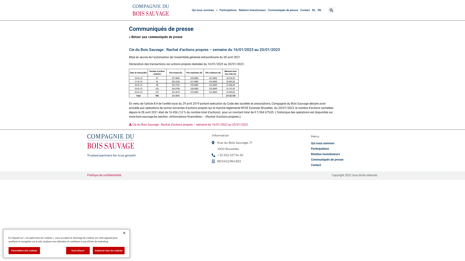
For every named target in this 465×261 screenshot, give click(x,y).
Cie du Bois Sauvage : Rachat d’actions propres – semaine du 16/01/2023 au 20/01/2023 (190, 124)
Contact (305, 10)
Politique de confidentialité (104, 175)
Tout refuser (77, 250)
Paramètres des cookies (24, 250)
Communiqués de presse (283, 10)
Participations (228, 10)
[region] (66, 243)
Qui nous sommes (203, 10)
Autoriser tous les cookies (109, 250)
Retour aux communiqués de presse (156, 37)
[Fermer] (124, 233)
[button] (331, 10)
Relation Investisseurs (252, 10)
